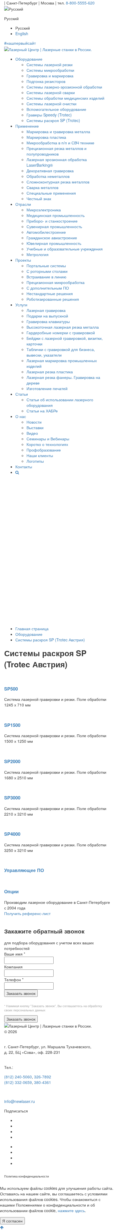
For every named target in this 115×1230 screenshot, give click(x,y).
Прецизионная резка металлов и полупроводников (57, 151)
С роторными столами (47, 271)
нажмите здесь (71, 1210)
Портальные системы (46, 265)
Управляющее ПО (24, 870)
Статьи (21, 394)
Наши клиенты (40, 455)
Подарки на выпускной (47, 316)
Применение (27, 126)
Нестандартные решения (50, 293)
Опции (11, 891)
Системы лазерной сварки (51, 92)
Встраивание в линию (46, 277)
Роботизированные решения (53, 299)
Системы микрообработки (50, 70)
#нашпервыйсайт (20, 43)
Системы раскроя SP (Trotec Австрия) (50, 640)
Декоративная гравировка (50, 170)
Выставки (35, 427)
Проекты (23, 260)
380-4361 (42, 1082)
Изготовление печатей (47, 388)
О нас (20, 416)
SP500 (11, 689)
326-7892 (42, 1076)
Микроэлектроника (44, 209)
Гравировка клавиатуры (48, 321)
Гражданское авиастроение (52, 237)
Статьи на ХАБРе (42, 411)
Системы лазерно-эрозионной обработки (64, 87)
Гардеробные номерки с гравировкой (61, 332)
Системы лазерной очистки (51, 103)
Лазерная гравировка (46, 310)
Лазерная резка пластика (50, 371)
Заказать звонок (20, 993)
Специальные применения (51, 193)
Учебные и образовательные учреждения (65, 249)
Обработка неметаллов (48, 176)
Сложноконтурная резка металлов (58, 182)
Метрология (38, 254)
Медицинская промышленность (56, 215)
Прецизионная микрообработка (56, 282)
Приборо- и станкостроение (52, 221)
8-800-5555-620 (80, 3)
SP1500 (12, 725)
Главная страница (32, 628)
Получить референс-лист (27, 913)
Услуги (21, 304)
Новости (34, 422)
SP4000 (12, 834)
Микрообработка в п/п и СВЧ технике (60, 142)
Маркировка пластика (46, 137)
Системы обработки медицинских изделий (65, 98)
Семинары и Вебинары (48, 438)
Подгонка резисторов (46, 81)
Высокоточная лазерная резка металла (63, 327)
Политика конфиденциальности (26, 1176)
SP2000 (12, 761)
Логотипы (35, 461)
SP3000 (12, 797)
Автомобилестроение (46, 232)
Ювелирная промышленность (54, 243)
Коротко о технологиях (47, 444)
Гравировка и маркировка (50, 75)
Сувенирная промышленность (54, 226)
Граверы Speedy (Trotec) (49, 115)
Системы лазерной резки (50, 64)
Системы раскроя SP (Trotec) (53, 120)
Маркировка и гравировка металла (58, 131)
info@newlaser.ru (19, 1101)
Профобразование (44, 450)
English (21, 33)
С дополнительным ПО (48, 288)
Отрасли (23, 204)
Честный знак (39, 198)
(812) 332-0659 (18, 1082)
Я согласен (12, 1221)
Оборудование (28, 59)
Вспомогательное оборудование (56, 109)
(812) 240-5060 (18, 1076)
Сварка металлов (42, 187)
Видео (32, 433)
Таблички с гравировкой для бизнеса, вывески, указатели (61, 352)
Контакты (23, 466)
